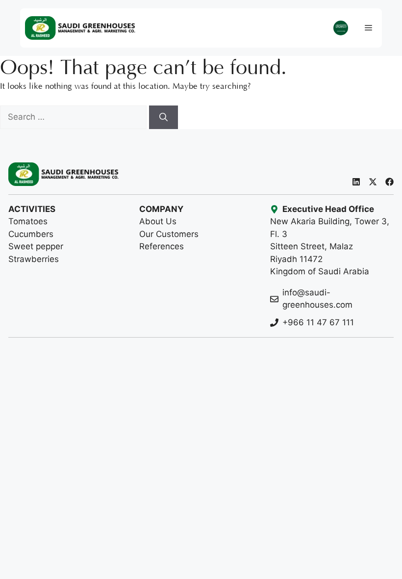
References (161, 246)
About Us (157, 221)
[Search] (163, 117)
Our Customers (169, 234)
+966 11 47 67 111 (318, 322)
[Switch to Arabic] (340, 28)
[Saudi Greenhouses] (80, 28)
